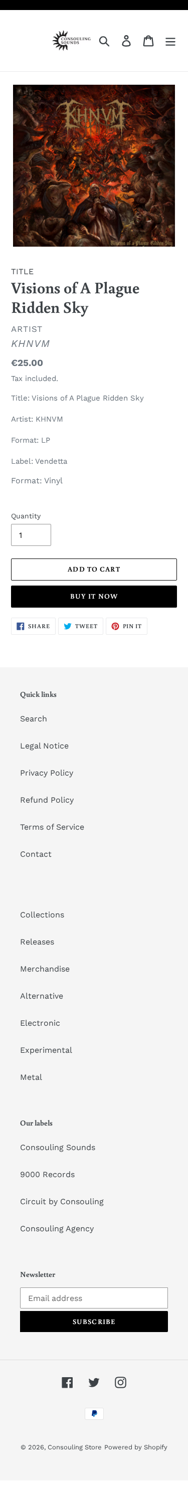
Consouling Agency (57, 1228)
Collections (42, 914)
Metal (31, 1077)
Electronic (40, 1023)
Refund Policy (47, 800)
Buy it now (94, 596)
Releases (37, 942)
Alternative (41, 996)
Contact (36, 854)
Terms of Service (52, 827)
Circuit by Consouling (62, 1201)
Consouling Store (75, 1447)
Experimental (46, 1050)
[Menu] (170, 41)
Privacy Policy (46, 773)
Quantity (26, 516)
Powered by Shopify (135, 1447)
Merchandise (45, 969)
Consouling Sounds (57, 1147)
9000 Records (47, 1174)
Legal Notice (44, 746)
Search (33, 718)
